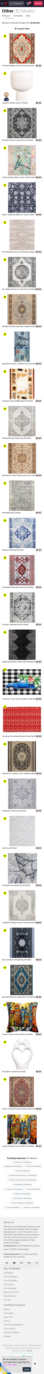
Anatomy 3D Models (31, 1207)
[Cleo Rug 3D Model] (22, 831)
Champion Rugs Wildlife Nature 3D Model (17, 401)
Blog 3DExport (10, 1296)
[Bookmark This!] (39, 60)
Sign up (38, 3)
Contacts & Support (14, 1305)
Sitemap (29, 1351)
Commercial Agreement (13, 1324)
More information (10, 1365)
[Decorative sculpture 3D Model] (22, 1054)
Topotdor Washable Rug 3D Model (15, 624)
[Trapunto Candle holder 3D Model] (22, 86)
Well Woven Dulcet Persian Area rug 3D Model (19, 475)
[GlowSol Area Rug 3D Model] (22, 533)
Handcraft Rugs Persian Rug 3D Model (16, 438)
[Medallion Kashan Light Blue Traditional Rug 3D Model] (22, 309)
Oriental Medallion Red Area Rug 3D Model (18, 66)
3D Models (8, 1273)
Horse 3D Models (23, 1171)
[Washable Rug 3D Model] (22, 495)
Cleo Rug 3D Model (9, 848)
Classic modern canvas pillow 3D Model (17, 1034)
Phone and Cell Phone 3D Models (23, 1180)
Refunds (7, 1336)
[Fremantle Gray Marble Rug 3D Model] (22, 868)
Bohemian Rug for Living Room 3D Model (17, 140)
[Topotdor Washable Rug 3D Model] (22, 607)
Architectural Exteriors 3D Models (22, 1175)
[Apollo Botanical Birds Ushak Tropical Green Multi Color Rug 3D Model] (22, 160)
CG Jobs (7, 1300)
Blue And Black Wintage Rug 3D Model (16, 960)
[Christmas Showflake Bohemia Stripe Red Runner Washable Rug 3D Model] (22, 719)
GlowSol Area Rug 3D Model (12, 550)
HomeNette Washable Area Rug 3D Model (17, 587)
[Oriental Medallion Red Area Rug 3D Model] (22, 48)
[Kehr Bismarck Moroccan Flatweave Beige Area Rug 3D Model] (22, 235)
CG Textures (9, 1284)
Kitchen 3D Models (33, 1166)
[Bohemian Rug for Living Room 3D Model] (22, 123)
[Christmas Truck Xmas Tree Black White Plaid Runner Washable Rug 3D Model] (22, 682)
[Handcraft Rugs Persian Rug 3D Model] (22, 421)
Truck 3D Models (13, 1207)
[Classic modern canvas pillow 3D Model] (22, 1017)
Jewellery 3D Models (14, 1189)
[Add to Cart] (34, 60)
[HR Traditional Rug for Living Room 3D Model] (22, 272)
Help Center (9, 1313)
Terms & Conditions (11, 1332)
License (7, 1321)
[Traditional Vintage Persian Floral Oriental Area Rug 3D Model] (22, 905)
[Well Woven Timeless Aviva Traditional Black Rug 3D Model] (22, 756)
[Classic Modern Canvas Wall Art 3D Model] (22, 1129)
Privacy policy (9, 1328)
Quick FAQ (8, 1317)
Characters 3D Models (13, 1166)
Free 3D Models (10, 1280)
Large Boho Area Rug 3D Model (14, 811)
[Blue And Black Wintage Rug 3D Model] (22, 943)
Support (7, 1309)
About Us (9, 1222)
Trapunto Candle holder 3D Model (15, 103)
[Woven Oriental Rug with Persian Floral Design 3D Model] (22, 1092)
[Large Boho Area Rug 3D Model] (22, 794)
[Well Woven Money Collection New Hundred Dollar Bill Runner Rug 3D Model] (22, 346)
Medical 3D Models (23, 1194)
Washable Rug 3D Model (11, 513)
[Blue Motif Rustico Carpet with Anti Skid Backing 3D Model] (22, 980)
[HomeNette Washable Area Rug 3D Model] (22, 570)
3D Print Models (10, 1276)
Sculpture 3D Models (22, 1162)
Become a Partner (11, 1292)
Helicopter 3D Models (23, 1198)
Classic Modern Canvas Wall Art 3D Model (18, 1146)
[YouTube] (35, 1364)
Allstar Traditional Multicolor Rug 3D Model (18, 215)
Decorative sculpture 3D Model (14, 1072)
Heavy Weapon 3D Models (22, 1203)
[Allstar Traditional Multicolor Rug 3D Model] (22, 197)
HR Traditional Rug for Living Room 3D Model (19, 289)
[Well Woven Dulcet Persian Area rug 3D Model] (22, 458)
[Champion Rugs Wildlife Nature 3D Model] (22, 384)
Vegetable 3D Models (23, 1185)
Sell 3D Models (10, 1288)
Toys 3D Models (33, 1189)
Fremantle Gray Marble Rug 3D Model (16, 885)
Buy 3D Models (12, 1268)
